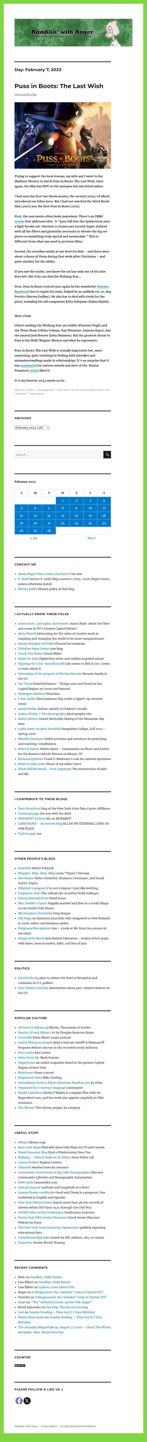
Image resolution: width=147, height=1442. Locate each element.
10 (90, 508)
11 (104, 508)
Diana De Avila (28, 658)
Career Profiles (28, 1162)
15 (62, 515)
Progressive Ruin (30, 1077)
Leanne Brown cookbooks (36, 1192)
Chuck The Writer (30, 653)
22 (63, 523)
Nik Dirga (25, 918)
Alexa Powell (27, 633)
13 (35, 515)
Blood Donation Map (33, 1152)
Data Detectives (29, 808)
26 (21, 530)
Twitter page (27, 833)
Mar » (91, 538)
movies (75, 389)
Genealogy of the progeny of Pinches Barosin (50, 673)
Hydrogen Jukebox (31, 693)
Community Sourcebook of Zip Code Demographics (54, 1172)
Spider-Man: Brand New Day (43, 1332)
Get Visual (25, 683)
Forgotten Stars (29, 893)
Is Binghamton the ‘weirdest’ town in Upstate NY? (67, 1292)
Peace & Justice (28, 749)
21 (49, 523)
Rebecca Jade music (32, 764)
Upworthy (25, 1242)
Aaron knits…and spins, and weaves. (43, 623)
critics (34, 370)
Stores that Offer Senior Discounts (42, 1217)
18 (104, 515)
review (19, 221)
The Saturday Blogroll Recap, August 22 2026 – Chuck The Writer (64, 1327)
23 (76, 523)
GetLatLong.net (29, 1187)
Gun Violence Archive (33, 988)
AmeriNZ (24, 868)
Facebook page (28, 813)
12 (21, 515)
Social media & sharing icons (53, 1439)
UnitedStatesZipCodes (34, 1237)
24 (90, 523)
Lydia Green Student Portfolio (39, 729)
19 (21, 523)
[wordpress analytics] (63, 1365)
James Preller (27, 709)
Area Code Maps (29, 1147)
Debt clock (25, 1182)
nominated (29, 365)
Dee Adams (26, 878)
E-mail (23, 579)
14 (49, 515)
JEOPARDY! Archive (31, 818)
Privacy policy (27, 589)
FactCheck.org (28, 978)
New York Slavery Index (35, 1202)
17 (90, 515)
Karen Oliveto (28, 719)
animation (63, 389)
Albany (23, 1142)
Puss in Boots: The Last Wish (59, 86)
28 (49, 530)
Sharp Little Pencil (31, 938)
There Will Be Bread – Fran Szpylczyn (45, 769)
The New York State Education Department (48, 1227)
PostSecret (25, 1072)
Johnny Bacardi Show (33, 898)
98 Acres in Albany (31, 1027)
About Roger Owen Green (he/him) (43, 574)
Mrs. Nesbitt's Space (32, 903)
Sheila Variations (30, 1092)
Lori (21, 1312)
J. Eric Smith (26, 698)
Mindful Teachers (30, 739)
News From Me (28, 1057)
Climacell (24, 1167)
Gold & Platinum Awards (35, 1042)
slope (22, 1302)
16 (76, 515)
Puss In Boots (88, 389)
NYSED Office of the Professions (40, 1212)
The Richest (26, 1107)
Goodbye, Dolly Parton (46, 1277)
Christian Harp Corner (33, 648)
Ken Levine (26, 1052)
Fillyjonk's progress (32, 888)
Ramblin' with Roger (26, 1426)
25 (104, 523)
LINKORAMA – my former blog (40, 823)
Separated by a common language (42, 1087)
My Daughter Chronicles (35, 913)
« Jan (33, 538)
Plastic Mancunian (31, 1317)
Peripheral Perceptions (34, 928)
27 (35, 530)
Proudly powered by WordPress (78, 1426)
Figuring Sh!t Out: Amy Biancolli (41, 663)
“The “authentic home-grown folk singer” (61, 1302)
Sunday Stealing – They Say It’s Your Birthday (62, 1312)
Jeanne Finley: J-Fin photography (42, 714)
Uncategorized (45, 389)
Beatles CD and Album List (36, 1032)
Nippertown (26, 1062)
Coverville (25, 1037)
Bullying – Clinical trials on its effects (44, 1157)
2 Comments (36, 393)
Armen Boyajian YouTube (36, 643)
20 (35, 523)
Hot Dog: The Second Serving (67, 1307)
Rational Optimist (30, 759)
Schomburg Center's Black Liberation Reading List (54, 1082)
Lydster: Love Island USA (56, 1287)
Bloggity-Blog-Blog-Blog (36, 873)
